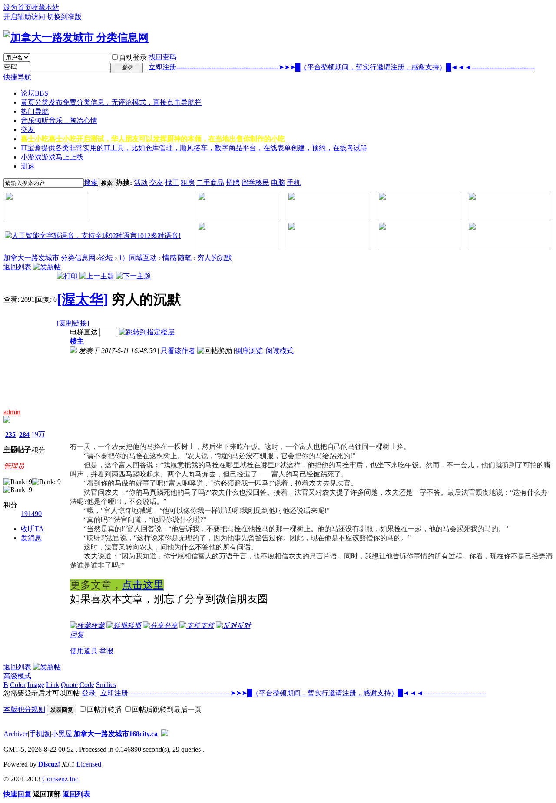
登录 (89, 693)
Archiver (15, 733)
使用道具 (84, 650)
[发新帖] (47, 267)
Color (18, 684)
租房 (188, 182)
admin (11, 412)
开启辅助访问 (24, 16)
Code (86, 684)
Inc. (75, 779)
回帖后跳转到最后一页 (167, 709)
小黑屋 (61, 733)
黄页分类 (111, 102)
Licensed (88, 764)
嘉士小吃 (153, 138)
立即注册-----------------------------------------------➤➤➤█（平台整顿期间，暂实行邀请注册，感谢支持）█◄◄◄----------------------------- (342, 67)
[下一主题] (133, 276)
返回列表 (17, 267)
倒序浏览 (249, 350)
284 (24, 434)
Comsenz (56, 779)
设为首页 (17, 7)
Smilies (106, 684)
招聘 (233, 182)
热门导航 (35, 111)
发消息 (31, 538)
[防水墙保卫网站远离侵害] (164, 733)
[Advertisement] (117, 399)
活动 (141, 182)
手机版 (39, 733)
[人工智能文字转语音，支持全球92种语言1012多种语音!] (93, 235)
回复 (77, 634)
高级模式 (17, 676)
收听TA (32, 528)
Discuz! (49, 764)
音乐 (59, 120)
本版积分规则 (24, 709)
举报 (106, 650)
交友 (28, 129)
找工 (172, 182)
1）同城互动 (138, 257)
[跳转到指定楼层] (147, 332)
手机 (294, 182)
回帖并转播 (104, 709)
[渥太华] (82, 299)
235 (10, 434)
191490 (31, 513)
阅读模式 (280, 350)
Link (52, 684)
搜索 (91, 182)
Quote (69, 684)
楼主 (77, 341)
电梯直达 (84, 332)
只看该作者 (178, 350)
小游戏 (52, 157)
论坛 (34, 93)
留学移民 (255, 182)
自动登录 (133, 57)
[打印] (67, 276)
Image (35, 684)
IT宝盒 (194, 148)
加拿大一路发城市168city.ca (115, 733)
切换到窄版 (64, 16)
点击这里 (143, 585)
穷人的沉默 (214, 257)
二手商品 (210, 182)
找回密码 (162, 57)
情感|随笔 (177, 257)
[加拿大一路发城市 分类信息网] (76, 37)
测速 (28, 166)
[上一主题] (96, 276)
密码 (10, 67)
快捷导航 (17, 77)
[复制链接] (73, 323)
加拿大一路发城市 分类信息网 (49, 257)
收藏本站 (45, 7)
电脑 (278, 182)
